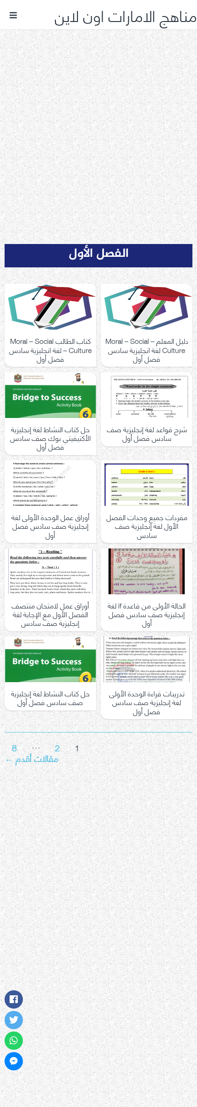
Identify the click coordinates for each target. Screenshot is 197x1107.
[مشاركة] (14, 999)
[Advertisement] (98, 125)
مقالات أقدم (31, 757)
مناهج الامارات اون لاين (126, 14)
